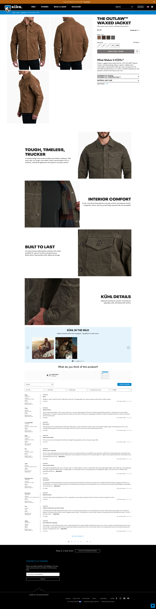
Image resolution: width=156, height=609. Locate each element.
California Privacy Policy (107, 601)
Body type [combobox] (72, 390)
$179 (99, 30)
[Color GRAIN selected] (99, 37)
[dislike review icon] (130, 401)
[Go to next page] (90, 541)
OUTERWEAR (23, 12)
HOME (13, 12)
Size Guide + (136, 42)
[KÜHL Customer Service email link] (124, 598)
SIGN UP (43, 579)
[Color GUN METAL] (108, 37)
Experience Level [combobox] (96, 390)
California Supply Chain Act (91, 601)
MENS (17, 12)
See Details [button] (87, 2)
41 (87, 541)
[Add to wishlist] (137, 51)
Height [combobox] (114, 390)
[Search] (132, 7)
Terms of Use (76, 598)
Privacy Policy (86, 598)
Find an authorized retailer (88, 551)
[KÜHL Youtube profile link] (128, 598)
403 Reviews (53, 376)
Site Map (68, 598)
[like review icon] (127, 401)
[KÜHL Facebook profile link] (116, 598)
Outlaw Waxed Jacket (33, 12)
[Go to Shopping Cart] (151, 7)
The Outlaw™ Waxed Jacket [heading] (114, 20)
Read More (62, 456)
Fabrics (94, 598)
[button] (118, 76)
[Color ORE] (113, 37)
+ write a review (124, 384)
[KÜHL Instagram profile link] (120, 598)
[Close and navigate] (154, 2)
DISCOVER (76, 7)
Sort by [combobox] (28, 390)
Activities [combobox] (50, 390)
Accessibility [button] (103, 598)
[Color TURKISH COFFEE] (104, 37)
